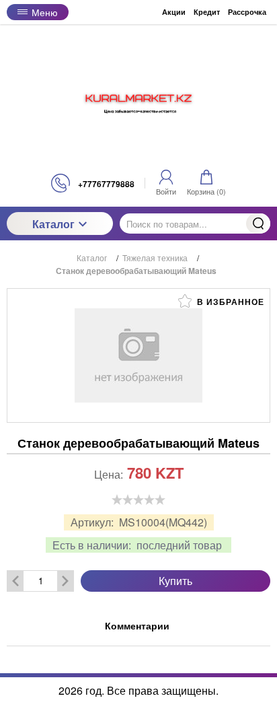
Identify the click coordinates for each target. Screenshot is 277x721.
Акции (174, 11)
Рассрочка (247, 11)
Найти (258, 223)
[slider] (138, 499)
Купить (175, 580)
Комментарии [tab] (137, 625)
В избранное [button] (229, 302)
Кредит (207, 11)
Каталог (53, 224)
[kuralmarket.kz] (138, 99)
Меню (45, 12)
